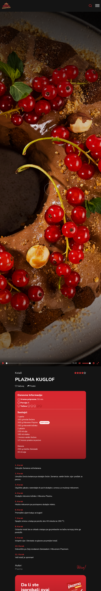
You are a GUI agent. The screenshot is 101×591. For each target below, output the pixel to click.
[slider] (39, 363)
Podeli (32, 386)
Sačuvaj (21, 386)
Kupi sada (44, 423)
